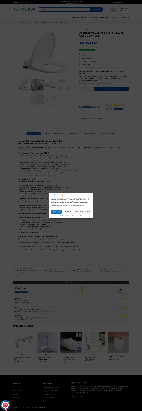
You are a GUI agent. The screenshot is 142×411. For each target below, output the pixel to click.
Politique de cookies (63, 215)
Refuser (68, 212)
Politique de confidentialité (76, 215)
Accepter (56, 212)
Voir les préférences (82, 212)
